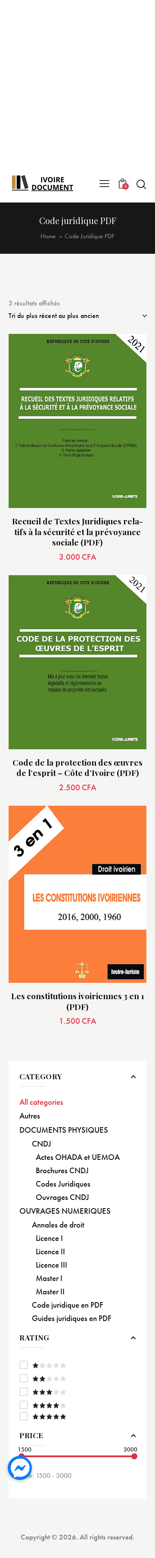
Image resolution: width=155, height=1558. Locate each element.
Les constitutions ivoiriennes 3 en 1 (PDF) (77, 1001)
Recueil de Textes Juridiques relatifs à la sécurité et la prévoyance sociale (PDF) (77, 532)
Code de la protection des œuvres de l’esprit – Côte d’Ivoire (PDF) (77, 767)
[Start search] (141, 184)
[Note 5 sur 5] (77, 1416)
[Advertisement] (77, 88)
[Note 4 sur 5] (77, 1405)
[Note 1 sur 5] (77, 1365)
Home (48, 236)
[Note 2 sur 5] (77, 1378)
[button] (130, 350)
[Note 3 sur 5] (77, 1391)
